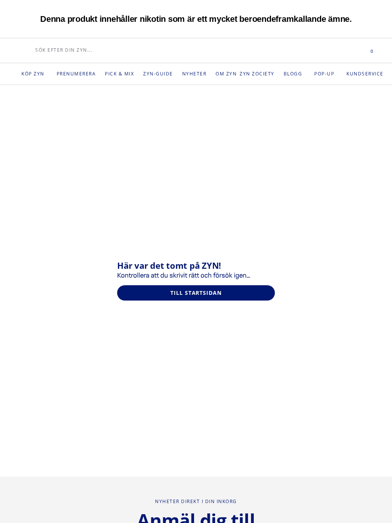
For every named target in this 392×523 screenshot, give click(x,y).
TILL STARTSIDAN (195, 292)
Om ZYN (234, 74)
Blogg (305, 74)
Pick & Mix (123, 74)
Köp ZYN (33, 74)
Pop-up (338, 74)
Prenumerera (79, 74)
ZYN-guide (163, 74)
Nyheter (201, 74)
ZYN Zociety (267, 74)
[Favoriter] (348, 50)
